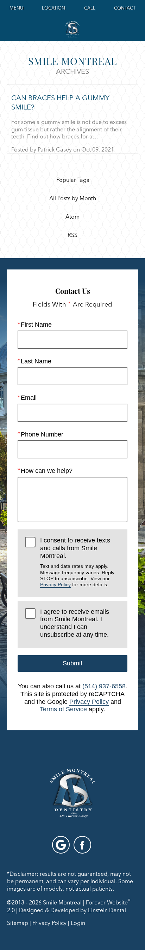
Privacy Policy (55, 584)
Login (78, 922)
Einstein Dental (107, 910)
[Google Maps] (61, 845)
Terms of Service (63, 709)
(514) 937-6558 (104, 686)
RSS (72, 235)
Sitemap (17, 922)
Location (53, 8)
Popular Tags (72, 180)
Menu (16, 8)
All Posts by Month (72, 198)
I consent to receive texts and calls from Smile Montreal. (77, 562)
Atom (72, 217)
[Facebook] (82, 845)
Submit (72, 663)
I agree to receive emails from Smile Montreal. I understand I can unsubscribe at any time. (74, 623)
